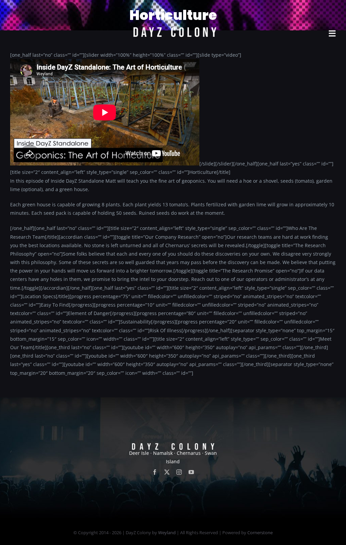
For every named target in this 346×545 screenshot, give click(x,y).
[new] (173, 9)
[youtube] (191, 472)
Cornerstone (260, 532)
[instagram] (179, 472)
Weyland (167, 532)
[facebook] (154, 472)
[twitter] (167, 472)
